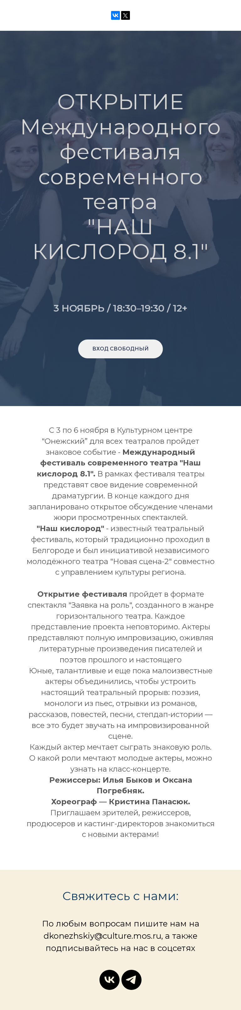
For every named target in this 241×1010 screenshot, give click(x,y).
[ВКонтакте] (115, 15)
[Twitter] (125, 15)
